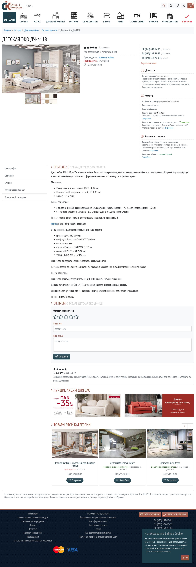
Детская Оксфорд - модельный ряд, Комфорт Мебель (74, 464)
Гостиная (73, 21)
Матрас (37, 21)
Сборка (98, 529)
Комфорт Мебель (106, 57)
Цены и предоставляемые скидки (33, 517)
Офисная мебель (170, 21)
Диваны (107, 21)
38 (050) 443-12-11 (151, 49)
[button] (177, 6)
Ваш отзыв (58, 335)
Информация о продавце (33, 521)
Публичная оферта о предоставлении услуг (98, 536)
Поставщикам (33, 536)
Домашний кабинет (55, 21)
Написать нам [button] (151, 514)
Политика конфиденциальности (158, 551)
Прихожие (153, 21)
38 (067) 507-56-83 (151, 53)
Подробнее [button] (76, 480)
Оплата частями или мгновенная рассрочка (33, 540)
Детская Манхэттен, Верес (122, 463)
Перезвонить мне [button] (176, 514)
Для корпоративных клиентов (98, 532)
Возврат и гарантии (33, 532)
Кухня (120, 21)
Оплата (32, 525)
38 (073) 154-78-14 (151, 57)
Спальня (24, 21)
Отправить (63, 356)
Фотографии (10, 168)
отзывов (105, 47)
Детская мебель (90, 21)
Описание (9, 175)
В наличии (187, 21)
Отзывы (8, 182)
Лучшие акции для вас (15, 190)
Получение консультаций (98, 513)
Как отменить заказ (98, 525)
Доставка (32, 529)
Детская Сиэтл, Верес (170, 463)
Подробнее (146, 118)
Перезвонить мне (149, 63)
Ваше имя (57, 323)
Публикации (32, 513)
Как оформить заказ (98, 521)
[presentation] (184, 426)
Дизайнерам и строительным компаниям (98, 517)
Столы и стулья (137, 21)
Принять (185, 557)
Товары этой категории (15, 197)
